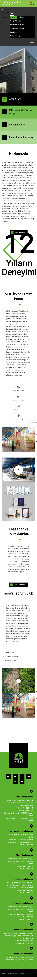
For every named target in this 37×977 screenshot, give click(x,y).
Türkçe (31, 5)
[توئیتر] (15, 776)
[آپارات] (22, 781)
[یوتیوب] (28, 776)
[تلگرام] (8, 776)
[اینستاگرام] (22, 776)
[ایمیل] (15, 781)
